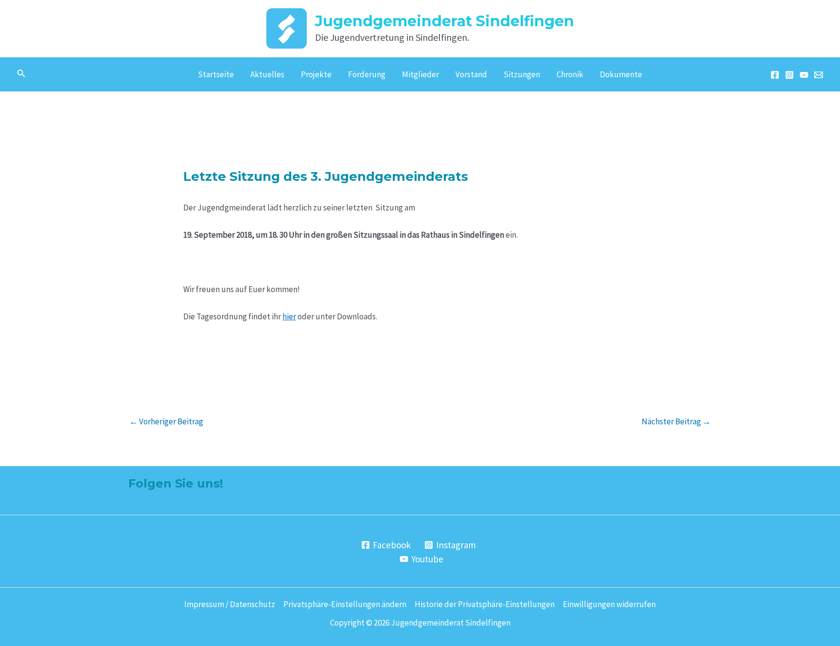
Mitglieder (420, 74)
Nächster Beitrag (676, 421)
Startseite (216, 74)
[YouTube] (804, 74)
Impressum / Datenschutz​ (229, 604)
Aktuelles (267, 74)
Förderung (366, 74)
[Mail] (818, 74)
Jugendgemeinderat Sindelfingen (444, 21)
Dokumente (621, 74)
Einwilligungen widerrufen (609, 604)
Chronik (570, 74)
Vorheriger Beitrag (166, 421)
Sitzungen (522, 74)
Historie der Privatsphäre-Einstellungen (485, 604)
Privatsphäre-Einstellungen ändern (344, 604)
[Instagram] (789, 74)
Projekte (316, 74)
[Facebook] (774, 74)
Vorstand (471, 74)
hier (289, 316)
